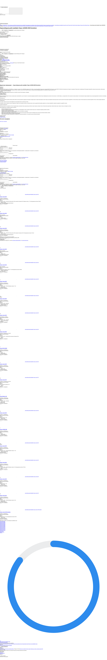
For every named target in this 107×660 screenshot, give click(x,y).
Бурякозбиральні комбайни (30, 25)
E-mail (10, 151)
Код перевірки (15, 155)
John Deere (76, 25)
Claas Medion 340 (3, 396)
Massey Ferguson (80, 25)
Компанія (10, 148)
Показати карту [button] (15, 145)
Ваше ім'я (10, 147)
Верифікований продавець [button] (4, 168)
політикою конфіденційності (16, 157)
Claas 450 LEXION (3, 348)
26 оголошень (6, 128)
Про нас (1, 645)
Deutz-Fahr (70, 25)
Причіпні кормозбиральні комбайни (48, 25)
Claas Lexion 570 (3, 379)
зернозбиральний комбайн (5, 60)
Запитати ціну (2, 56)
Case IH (67, 25)
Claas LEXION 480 (3, 429)
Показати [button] (5, 171)
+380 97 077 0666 (10, 171)
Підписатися (2, 239)
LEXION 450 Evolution (6, 59)
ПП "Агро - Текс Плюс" (3, 121)
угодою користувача (25, 157)
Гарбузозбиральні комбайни (38, 25)
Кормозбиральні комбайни (21, 25)
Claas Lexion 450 (3, 495)
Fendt (73, 25)
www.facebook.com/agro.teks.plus (5, 136)
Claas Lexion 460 (3, 196)
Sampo (88, 25)
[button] (53, 19)
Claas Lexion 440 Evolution (5, 512)
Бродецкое (11, 62)
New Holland (85, 25)
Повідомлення (11, 153)
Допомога (4, 645)
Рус (1, 647)
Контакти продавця (9, 645)
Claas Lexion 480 (3, 213)
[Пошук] (15, 11)
